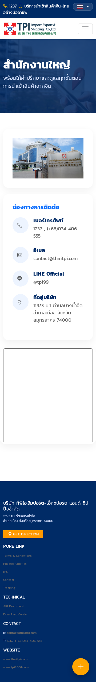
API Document (13, 606)
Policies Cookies (15, 563)
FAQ (5, 571)
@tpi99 (41, 281)
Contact (8, 579)
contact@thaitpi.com (55, 258)
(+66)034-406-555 (28, 640)
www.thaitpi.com (15, 659)
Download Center (15, 614)
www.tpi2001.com (16, 667)
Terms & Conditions (17, 555)
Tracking (9, 587)
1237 (37, 228)
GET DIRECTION (25, 534)
